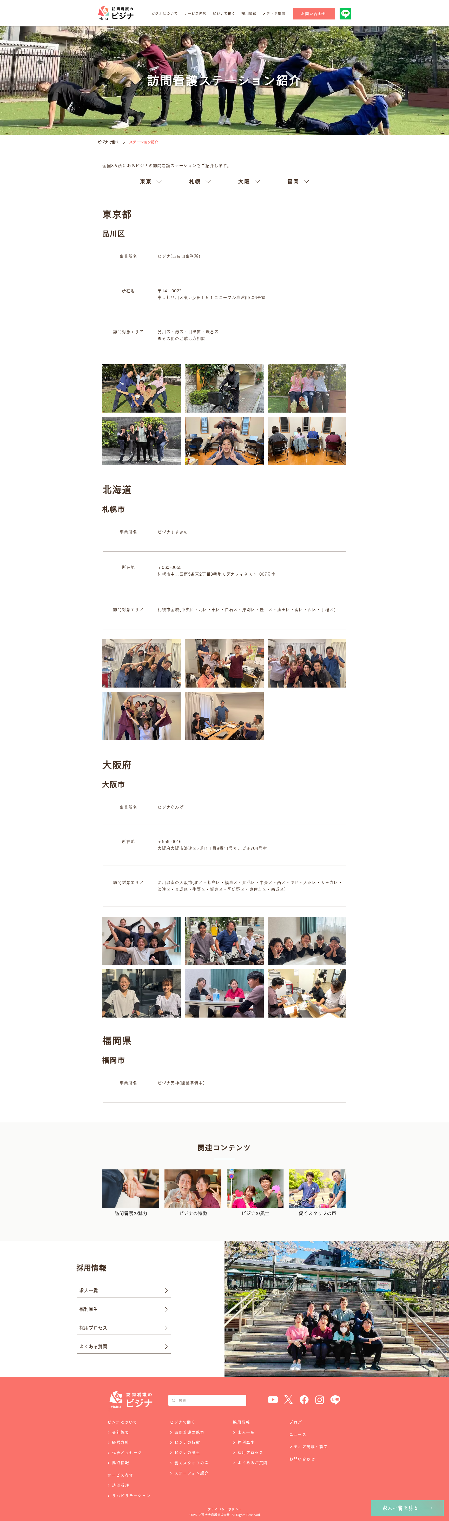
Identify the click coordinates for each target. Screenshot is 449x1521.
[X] (288, 1399)
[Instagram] (320, 1399)
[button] (164, 13)
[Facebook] (304, 1399)
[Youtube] (273, 1399)
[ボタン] (130, 1194)
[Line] (335, 1399)
